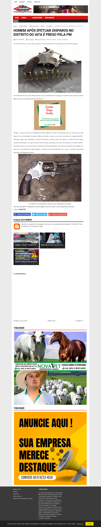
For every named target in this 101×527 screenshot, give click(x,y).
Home (15, 2)
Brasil (24, 17)
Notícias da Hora (51, 39)
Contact (29, 2)
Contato (15, 491)
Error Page (37, 2)
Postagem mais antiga (82, 320)
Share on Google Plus (59, 214)
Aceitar (89, 524)
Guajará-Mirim (41, 39)
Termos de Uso (17, 496)
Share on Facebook (24, 214)
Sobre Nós (16, 494)
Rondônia (65, 39)
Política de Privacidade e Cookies (22, 498)
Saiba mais (80, 524)
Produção (22, 2)
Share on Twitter (41, 214)
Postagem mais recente (20, 320)
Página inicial (51, 320)
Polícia (59, 39)
